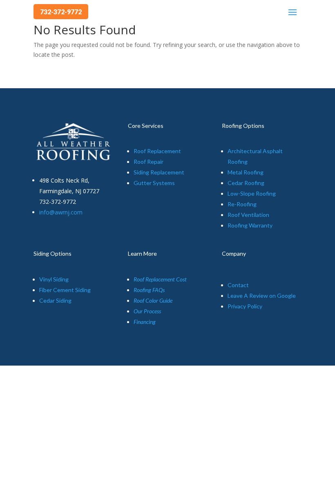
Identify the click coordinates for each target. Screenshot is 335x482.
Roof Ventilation (248, 214)
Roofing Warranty (250, 225)
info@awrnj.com (61, 212)
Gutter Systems (154, 182)
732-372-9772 (61, 12)
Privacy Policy (245, 306)
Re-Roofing (242, 204)
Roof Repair (148, 161)
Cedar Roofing (246, 182)
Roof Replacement (157, 150)
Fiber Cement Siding (65, 289)
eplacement (169, 172)
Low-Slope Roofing (252, 193)
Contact (238, 284)
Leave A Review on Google (262, 295)
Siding (142, 172)
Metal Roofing (246, 172)
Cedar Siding (55, 300)
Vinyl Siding (54, 279)
